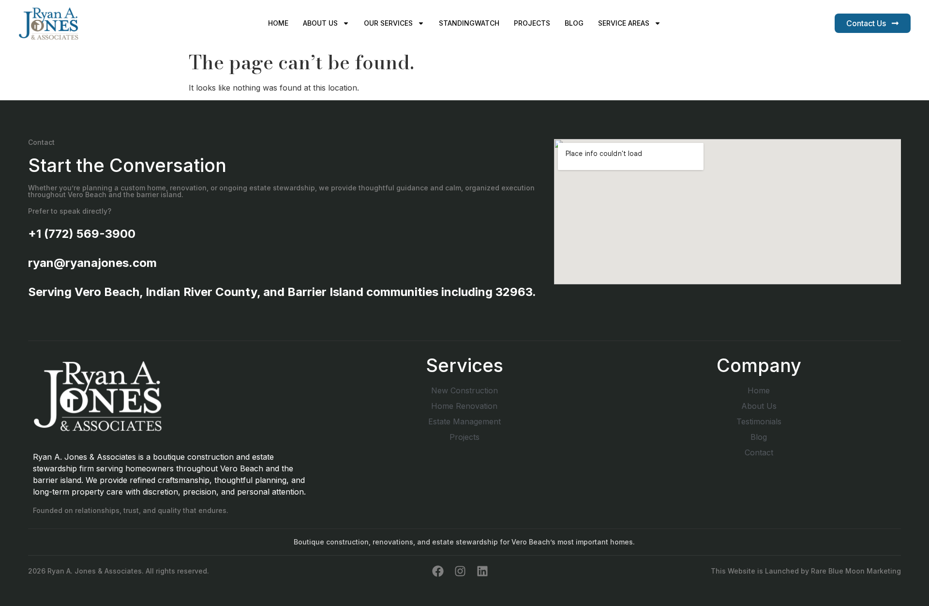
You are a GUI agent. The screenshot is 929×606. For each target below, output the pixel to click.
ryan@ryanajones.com (92, 263)
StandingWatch (469, 23)
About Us (320, 23)
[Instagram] (460, 571)
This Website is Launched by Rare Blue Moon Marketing (806, 571)
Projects (532, 23)
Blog (574, 23)
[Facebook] (438, 571)
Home (278, 23)
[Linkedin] (482, 571)
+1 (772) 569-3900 (81, 234)
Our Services (388, 23)
